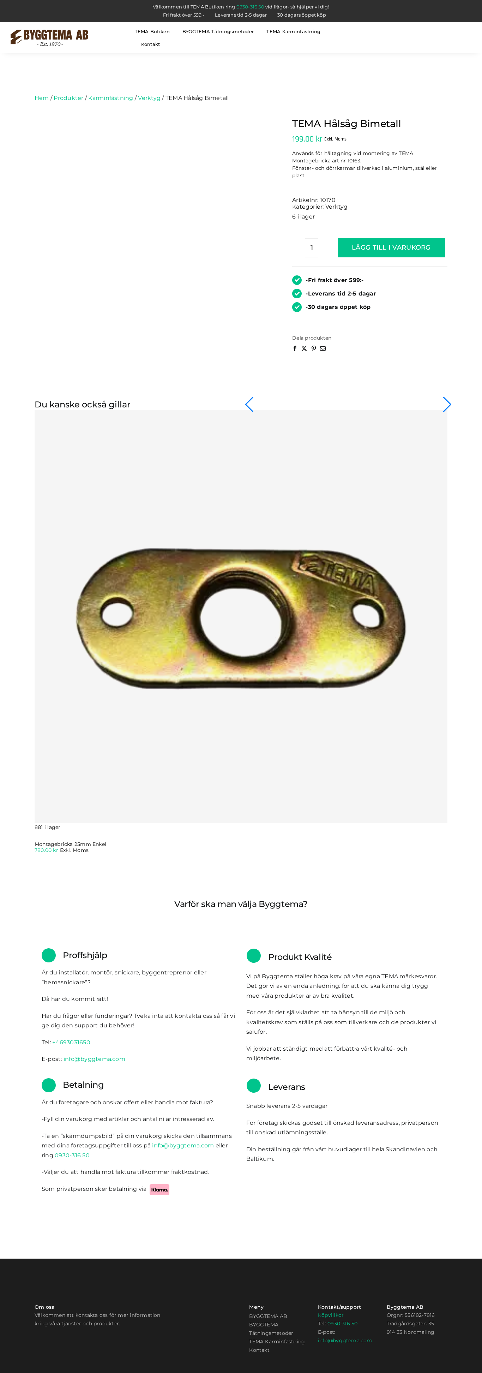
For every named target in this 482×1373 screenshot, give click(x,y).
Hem (42, 98)
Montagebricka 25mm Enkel (70, 844)
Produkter (68, 98)
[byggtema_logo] (49, 32)
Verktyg (149, 98)
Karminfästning (110, 98)
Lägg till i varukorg (391, 247)
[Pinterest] (314, 352)
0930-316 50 (250, 7)
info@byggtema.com (345, 1340)
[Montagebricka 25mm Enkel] (241, 616)
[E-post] (323, 352)
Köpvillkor (331, 1315)
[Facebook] (296, 352)
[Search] (378, 38)
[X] (305, 352)
